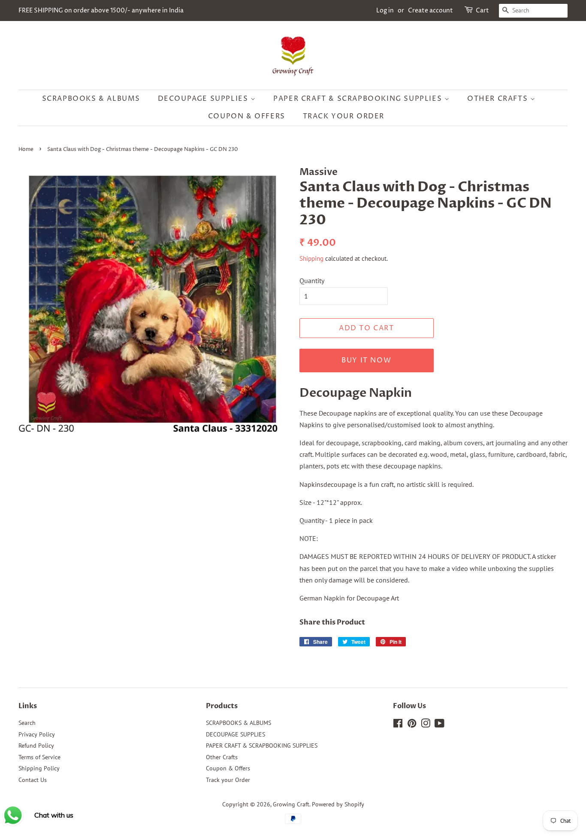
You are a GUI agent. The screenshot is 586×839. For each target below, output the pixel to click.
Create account (430, 10)
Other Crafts (498, 98)
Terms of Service (39, 757)
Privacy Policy (36, 734)
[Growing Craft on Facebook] (398, 725)
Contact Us (32, 780)
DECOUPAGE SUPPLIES (204, 98)
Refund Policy (36, 745)
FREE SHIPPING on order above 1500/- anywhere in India (101, 10)
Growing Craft (291, 804)
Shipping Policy (39, 768)
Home (25, 149)
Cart (482, 10)
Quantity (311, 280)
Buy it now (366, 360)
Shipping (311, 258)
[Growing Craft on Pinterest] (412, 725)
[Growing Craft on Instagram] (425, 725)
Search (27, 723)
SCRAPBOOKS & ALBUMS (91, 98)
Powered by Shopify (338, 804)
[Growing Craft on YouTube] (439, 725)
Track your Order (344, 116)
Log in (385, 10)
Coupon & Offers (246, 116)
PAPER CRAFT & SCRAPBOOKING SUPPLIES (358, 98)
